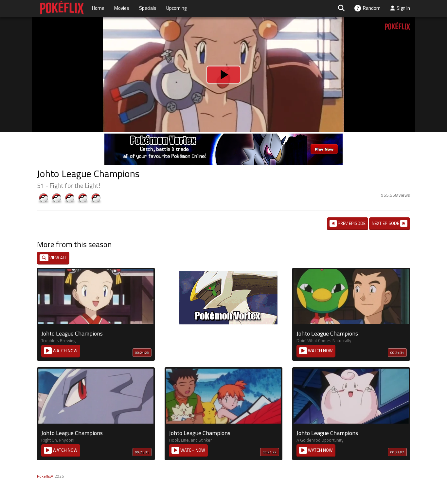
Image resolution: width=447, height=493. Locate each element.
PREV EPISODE (351, 223)
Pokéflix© (45, 476)
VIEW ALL (57, 257)
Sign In (402, 8)
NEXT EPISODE (386, 223)
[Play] (223, 74)
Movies (121, 8)
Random (371, 8)
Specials (147, 8)
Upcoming (176, 8)
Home (98, 8)
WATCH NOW (65, 350)
